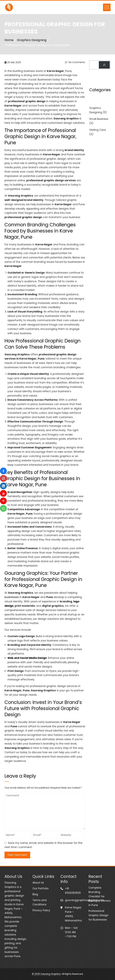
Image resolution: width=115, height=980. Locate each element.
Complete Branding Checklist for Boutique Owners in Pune (99, 896)
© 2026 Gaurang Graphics (46, 974)
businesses (11, 597)
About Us (38, 882)
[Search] (104, 65)
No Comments (76, 62)
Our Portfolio (40, 888)
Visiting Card (97, 130)
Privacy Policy (41, 910)
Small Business (98, 119)
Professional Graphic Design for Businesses (98, 915)
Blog (35, 894)
